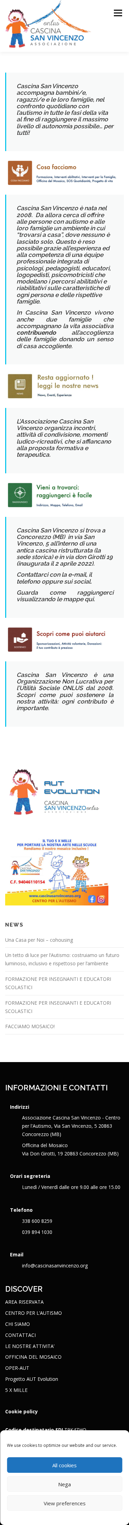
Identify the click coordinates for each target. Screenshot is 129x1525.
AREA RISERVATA (24, 1302)
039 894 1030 (37, 1232)
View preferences (65, 1503)
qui (89, 599)
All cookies (64, 1465)
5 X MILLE (16, 1390)
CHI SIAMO (17, 1324)
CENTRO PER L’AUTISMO (33, 1313)
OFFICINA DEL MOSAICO (33, 1357)
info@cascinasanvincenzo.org (55, 1265)
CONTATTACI (20, 1335)
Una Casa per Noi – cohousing (39, 940)
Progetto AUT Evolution (31, 1379)
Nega (64, 1484)
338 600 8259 (37, 1221)
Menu (117, 13)
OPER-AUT (17, 1368)
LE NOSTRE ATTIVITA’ (29, 1346)
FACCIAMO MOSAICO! (30, 1026)
